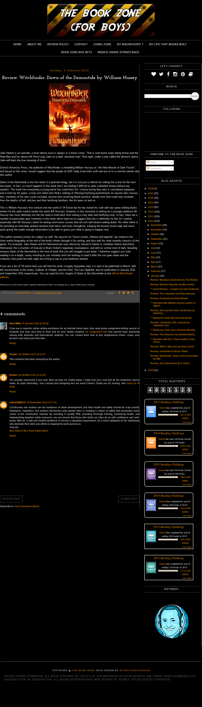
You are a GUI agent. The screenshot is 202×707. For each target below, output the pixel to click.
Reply (12, 343)
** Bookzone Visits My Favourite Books (171, 318)
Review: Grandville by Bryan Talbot (169, 351)
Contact (81, 44)
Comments (155, 168)
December (157, 225)
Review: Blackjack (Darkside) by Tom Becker (174, 279)
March (154, 266)
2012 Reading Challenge (168, 558)
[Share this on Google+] (133, 293)
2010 (151, 221)
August (155, 243)
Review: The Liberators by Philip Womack (172, 293)
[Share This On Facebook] (119, 293)
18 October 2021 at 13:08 (32, 375)
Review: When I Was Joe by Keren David (172, 346)
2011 (151, 216)
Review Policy (58, 44)
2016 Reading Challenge (168, 433)
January (155, 276)
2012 (151, 211)
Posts (152, 162)
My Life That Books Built (168, 44)
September (157, 239)
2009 (151, 370)
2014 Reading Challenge (168, 495)
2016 (151, 193)
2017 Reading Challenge (168, 402)
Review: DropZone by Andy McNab (169, 298)
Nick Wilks (15, 323)
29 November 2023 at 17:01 (42, 402)
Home (17, 44)
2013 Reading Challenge (168, 527)
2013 (151, 207)
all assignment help (96, 331)
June (154, 252)
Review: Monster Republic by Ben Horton (172, 284)
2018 (151, 188)
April (153, 262)
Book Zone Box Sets (76, 52)
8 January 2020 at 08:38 (35, 323)
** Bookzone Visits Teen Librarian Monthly (172, 330)
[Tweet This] (128, 293)
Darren (162, 407)
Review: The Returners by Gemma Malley (172, 334)
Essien (13, 354)
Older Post (129, 499)
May (153, 257)
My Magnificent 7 (130, 44)
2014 (151, 202)
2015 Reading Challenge (168, 464)
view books (187, 422)
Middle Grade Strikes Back (118, 52)
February (156, 271)
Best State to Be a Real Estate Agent (28, 430)
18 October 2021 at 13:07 (32, 354)
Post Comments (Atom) (27, 506)
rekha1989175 (17, 402)
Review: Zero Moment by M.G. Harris (170, 363)
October (155, 234)
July (153, 248)
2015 (151, 197)
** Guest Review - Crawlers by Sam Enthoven (174, 289)
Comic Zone (102, 44)
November (157, 229)
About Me (34, 44)
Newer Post (11, 499)
